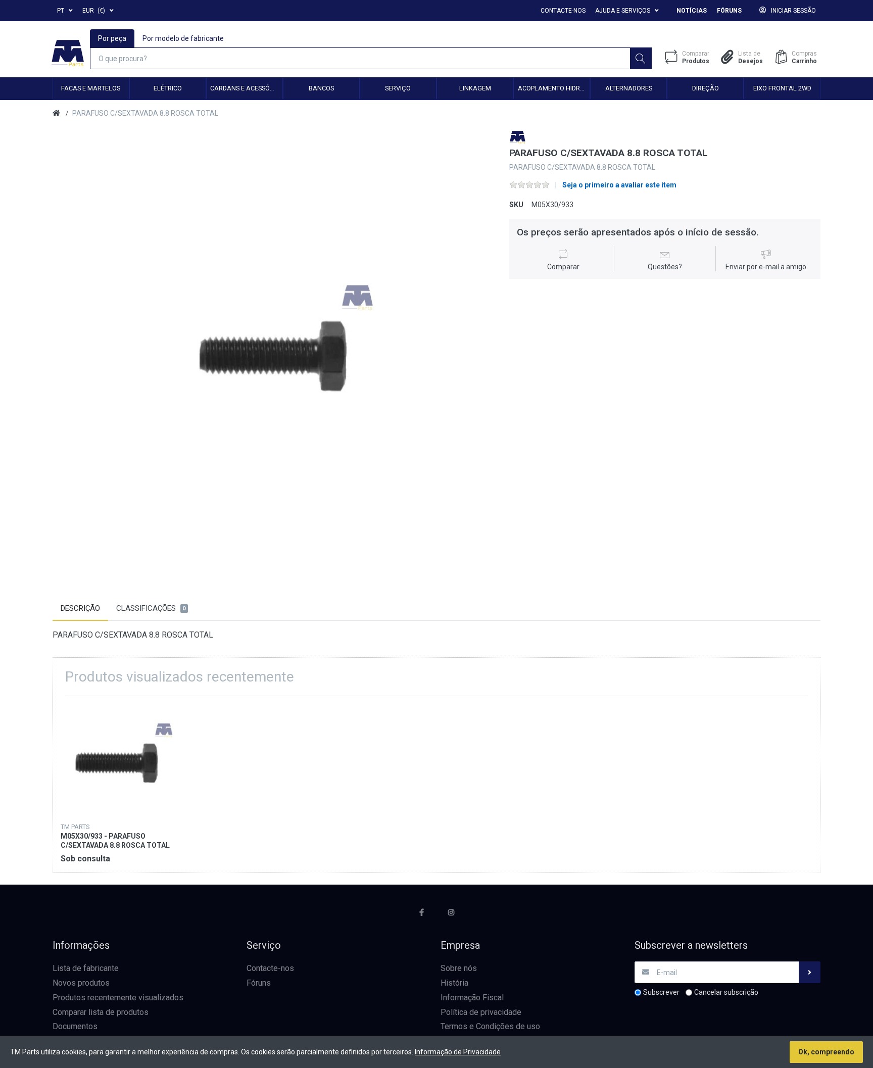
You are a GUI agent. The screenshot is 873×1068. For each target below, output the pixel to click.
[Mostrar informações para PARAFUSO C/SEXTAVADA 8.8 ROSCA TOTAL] (117, 760)
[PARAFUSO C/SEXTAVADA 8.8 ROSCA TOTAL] (274, 351)
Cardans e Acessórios (246, 88)
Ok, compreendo (826, 1052)
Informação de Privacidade (458, 1052)
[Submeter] (809, 972)
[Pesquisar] (641, 58)
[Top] (56, 113)
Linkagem (475, 88)
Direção (705, 88)
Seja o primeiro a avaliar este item (619, 185)
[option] (274, 351)
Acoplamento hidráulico (554, 88)
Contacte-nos (563, 10)
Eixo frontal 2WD (782, 88)
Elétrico (168, 88)
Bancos (321, 88)
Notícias (691, 10)
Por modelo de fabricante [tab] (183, 38)
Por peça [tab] (112, 38)
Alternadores (628, 88)
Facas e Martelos (90, 88)
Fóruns (729, 10)
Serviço (398, 88)
